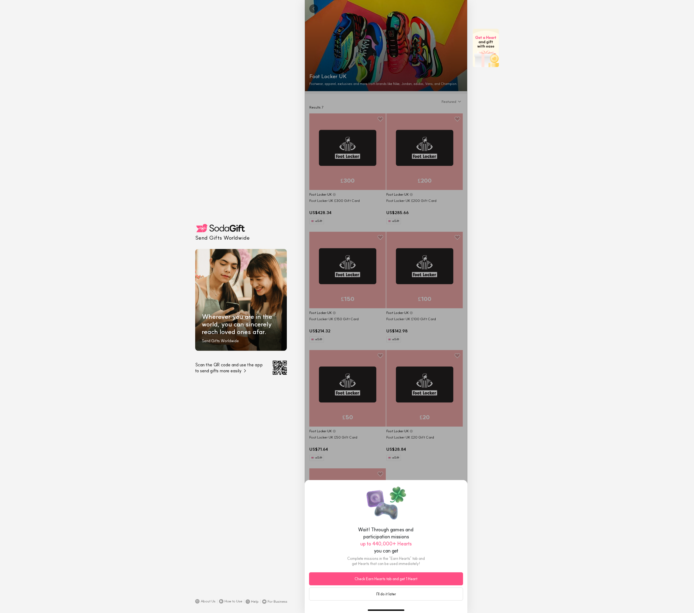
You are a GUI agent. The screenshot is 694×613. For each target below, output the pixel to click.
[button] (205, 601)
